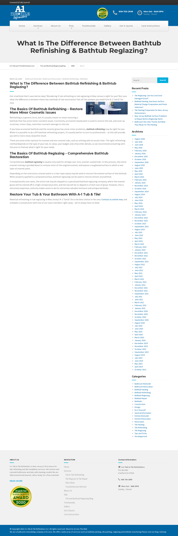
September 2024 (142, 191)
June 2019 (139, 361)
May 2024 (138, 203)
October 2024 (140, 188)
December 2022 (141, 253)
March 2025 (139, 177)
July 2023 (138, 232)
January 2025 (140, 182)
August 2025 (140, 165)
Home (22, 26)
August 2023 (140, 229)
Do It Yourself (140, 410)
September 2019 (142, 352)
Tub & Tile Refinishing (74, 474)
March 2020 (139, 337)
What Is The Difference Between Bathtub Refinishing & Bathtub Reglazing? (63, 85)
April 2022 (139, 276)
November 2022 (141, 255)
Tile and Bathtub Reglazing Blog (79, 498)
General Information (143, 413)
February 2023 (140, 247)
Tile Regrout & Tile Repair (76, 478)
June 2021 (139, 299)
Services (37, 26)
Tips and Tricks (141, 433)
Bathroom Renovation (52, 79)
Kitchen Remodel (142, 416)
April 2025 (139, 174)
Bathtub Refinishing (71, 79)
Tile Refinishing (141, 427)
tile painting (107, 532)
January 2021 (140, 308)
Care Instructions (150, 26)
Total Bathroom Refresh (75, 486)
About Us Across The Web (76, 529)
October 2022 (140, 258)
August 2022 (140, 264)
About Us (56, 26)
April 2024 (139, 206)
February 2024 (140, 212)
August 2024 (140, 194)
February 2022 (140, 282)
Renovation (139, 421)
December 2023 (141, 217)
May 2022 (138, 273)
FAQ (71, 26)
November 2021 (141, 290)
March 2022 (139, 279)
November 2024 (141, 185)
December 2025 (141, 156)
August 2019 (140, 355)
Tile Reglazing (140, 430)
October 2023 (140, 223)
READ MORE (16, 481)
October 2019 (140, 349)
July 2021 (138, 296)
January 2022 (140, 285)
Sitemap (162, 532)
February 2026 (140, 150)
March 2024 (139, 209)
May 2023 (138, 238)
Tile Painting (139, 424)
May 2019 (138, 363)
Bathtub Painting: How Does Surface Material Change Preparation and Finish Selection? (151, 104)
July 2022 (138, 267)
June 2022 (139, 270)
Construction (140, 404)
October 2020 (140, 317)
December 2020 (141, 311)
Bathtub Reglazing (142, 395)
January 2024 (140, 215)
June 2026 (139, 144)
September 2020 (142, 320)
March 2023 (139, 244)
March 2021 (139, 302)
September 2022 (142, 261)
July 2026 (138, 142)
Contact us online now (112, 199)
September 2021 (142, 293)
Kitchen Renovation (143, 419)
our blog (155, 532)
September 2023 (142, 226)
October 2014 (140, 369)
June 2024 (139, 200)
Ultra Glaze (70, 482)
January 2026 (140, 153)
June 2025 (139, 168)
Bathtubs (84, 79)
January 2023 (140, 250)
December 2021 (141, 288)
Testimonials (89, 26)
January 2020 (140, 340)
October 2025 (140, 159)
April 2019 (139, 366)
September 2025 (142, 162)
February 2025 (140, 180)
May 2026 (138, 147)
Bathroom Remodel (33, 79)
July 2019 (138, 358)
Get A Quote (126, 26)
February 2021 (140, 305)
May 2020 (138, 331)
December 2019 (141, 343)
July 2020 (138, 326)
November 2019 (141, 346)
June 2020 (139, 328)
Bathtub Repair (141, 398)
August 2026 (140, 139)
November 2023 (141, 220)
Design (137, 407)
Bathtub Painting (141, 389)
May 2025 (138, 171)
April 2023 (139, 241)
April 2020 (139, 334)
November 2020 (141, 314)
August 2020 (140, 323)
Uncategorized (141, 436)
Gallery (107, 26)
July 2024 (138, 197)
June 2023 (139, 235)
